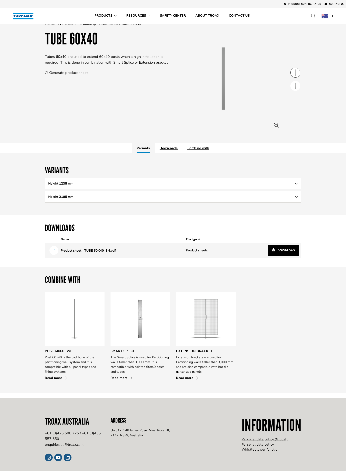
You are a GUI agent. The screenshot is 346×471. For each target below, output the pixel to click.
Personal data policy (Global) (265, 439)
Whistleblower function (261, 449)
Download (286, 250)
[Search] (313, 16)
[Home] (24, 16)
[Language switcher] (327, 16)
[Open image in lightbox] (276, 125)
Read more (54, 378)
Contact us (239, 15)
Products (103, 15)
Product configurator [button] (304, 4)
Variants (143, 148)
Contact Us (336, 4)
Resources (136, 15)
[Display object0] (295, 72)
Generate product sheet (68, 72)
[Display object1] (295, 86)
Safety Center (173, 15)
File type (192, 239)
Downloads (169, 148)
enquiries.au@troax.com (64, 444)
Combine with (198, 148)
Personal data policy (258, 444)
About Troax (207, 15)
